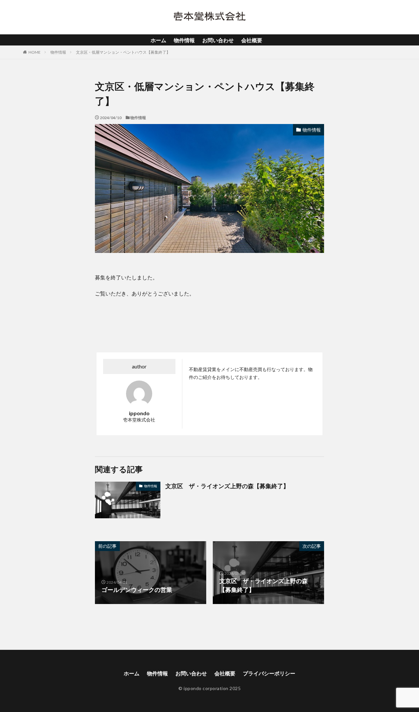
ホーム (158, 40)
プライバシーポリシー (269, 673)
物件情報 (184, 40)
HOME (34, 52)
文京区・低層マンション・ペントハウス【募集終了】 (123, 52)
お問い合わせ (218, 40)
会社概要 (251, 40)
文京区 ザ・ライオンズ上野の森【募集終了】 (227, 486)
